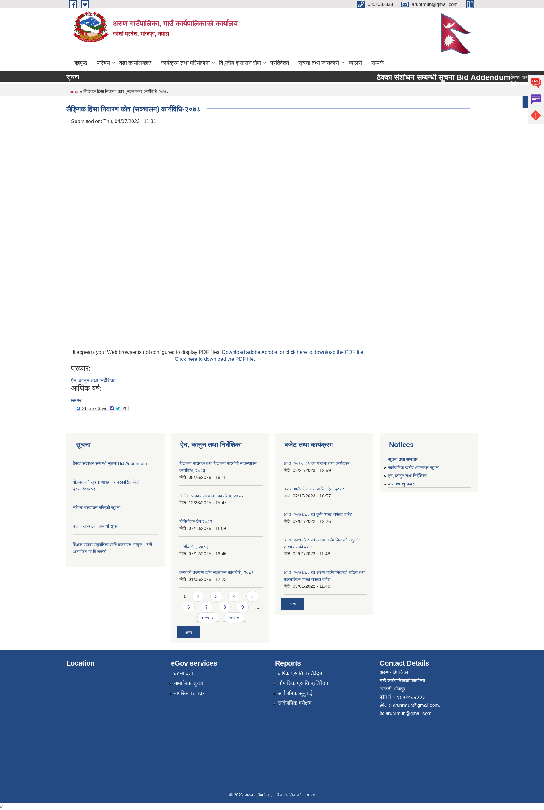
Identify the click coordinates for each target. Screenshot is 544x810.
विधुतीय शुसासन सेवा (240, 63)
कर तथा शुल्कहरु (401, 483)
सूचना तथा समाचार (403, 459)
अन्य (526, 102)
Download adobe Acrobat (251, 352)
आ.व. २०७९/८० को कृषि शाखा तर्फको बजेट (318, 514)
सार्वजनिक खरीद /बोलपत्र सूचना (413, 467)
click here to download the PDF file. (325, 352)
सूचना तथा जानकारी (318, 63)
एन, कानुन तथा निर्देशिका (407, 475)
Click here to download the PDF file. (215, 359)
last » (234, 617)
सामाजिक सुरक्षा (188, 683)
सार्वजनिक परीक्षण (294, 703)
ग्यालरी (355, 63)
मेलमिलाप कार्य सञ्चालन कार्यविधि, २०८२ (211, 495)
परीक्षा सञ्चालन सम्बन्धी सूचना (96, 526)
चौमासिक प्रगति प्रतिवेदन (303, 683)
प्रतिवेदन (279, 63)
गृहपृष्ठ (80, 63)
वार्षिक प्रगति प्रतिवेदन (300, 674)
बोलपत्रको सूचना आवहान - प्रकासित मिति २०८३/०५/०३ (423, 102)
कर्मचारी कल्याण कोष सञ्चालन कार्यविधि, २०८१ (216, 572)
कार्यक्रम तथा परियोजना (185, 63)
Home (72, 91)
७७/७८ (77, 400)
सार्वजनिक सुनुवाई (295, 693)
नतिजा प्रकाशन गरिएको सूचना (96, 507)
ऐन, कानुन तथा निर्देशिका (93, 380)
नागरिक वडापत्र (189, 693)
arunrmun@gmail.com (416, 705)
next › (207, 617)
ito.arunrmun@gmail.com (406, 713)
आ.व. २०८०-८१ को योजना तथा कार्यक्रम (316, 463)
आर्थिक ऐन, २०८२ (193, 546)
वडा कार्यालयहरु (135, 63)
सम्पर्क (377, 63)
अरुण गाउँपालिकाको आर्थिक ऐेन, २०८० (314, 488)
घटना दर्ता (183, 674)
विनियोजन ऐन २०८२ (195, 521)
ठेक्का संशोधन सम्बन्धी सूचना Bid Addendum (435, 77)
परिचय (103, 63)
